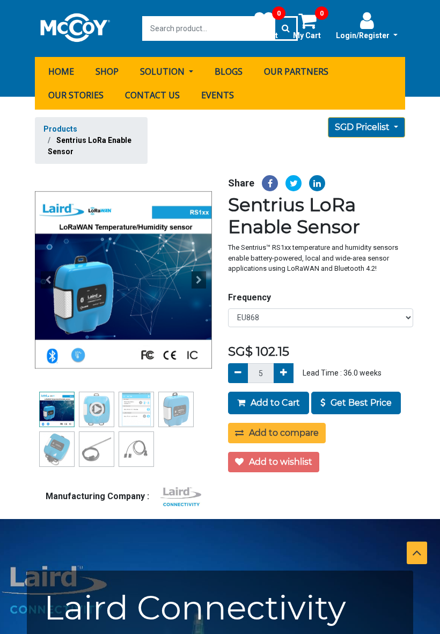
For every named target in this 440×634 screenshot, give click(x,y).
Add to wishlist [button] (279, 462)
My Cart (308, 25)
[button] (48, 280)
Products (60, 129)
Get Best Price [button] (360, 403)
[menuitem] (61, 71)
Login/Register (363, 35)
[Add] (284, 373)
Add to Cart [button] (274, 403)
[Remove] (238, 373)
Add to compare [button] (283, 433)
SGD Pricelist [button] (363, 127)
